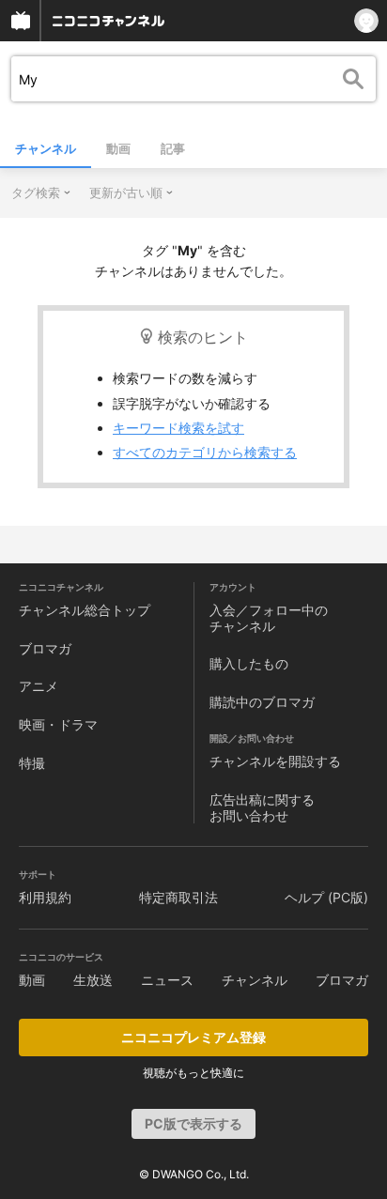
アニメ (38, 686)
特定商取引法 (178, 897)
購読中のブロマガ (262, 702)
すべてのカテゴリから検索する (205, 452)
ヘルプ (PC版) (326, 897)
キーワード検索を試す (178, 428)
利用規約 (45, 897)
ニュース (167, 980)
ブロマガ (45, 648)
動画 (118, 148)
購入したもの (248, 663)
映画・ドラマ (58, 724)
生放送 (93, 980)
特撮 (32, 763)
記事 (173, 148)
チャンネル (45, 148)
